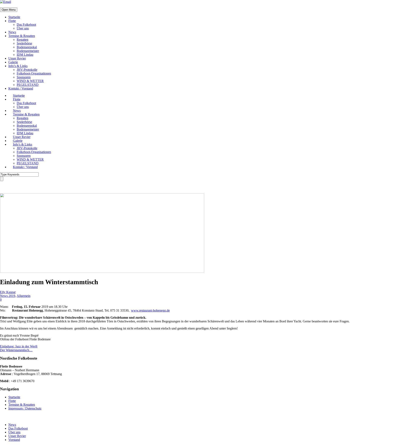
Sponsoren (24, 77)
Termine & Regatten (21, 36)
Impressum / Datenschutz (24, 408)
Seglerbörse (24, 43)
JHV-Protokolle (27, 69)
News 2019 (7, 296)
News (12, 32)
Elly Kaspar (8, 292)
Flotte (12, 21)
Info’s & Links (18, 66)
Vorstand (14, 439)
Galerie (13, 62)
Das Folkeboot (26, 24)
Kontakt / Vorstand (20, 88)
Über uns (23, 28)
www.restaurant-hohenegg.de (150, 310)
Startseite (14, 17)
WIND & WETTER (30, 81)
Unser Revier (17, 58)
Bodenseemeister (28, 51)
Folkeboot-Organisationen (34, 73)
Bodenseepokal (27, 47)
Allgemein (23, 296)
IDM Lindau (25, 54)
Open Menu (9, 9)
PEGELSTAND (28, 84)
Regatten (22, 39)
